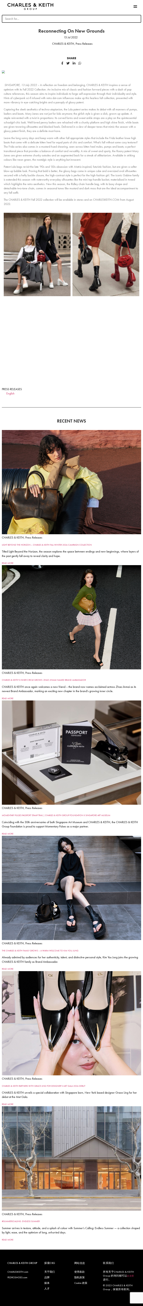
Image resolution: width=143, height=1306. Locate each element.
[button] (135, 7)
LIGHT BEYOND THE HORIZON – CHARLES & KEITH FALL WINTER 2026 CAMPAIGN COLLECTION (47, 544)
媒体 (47, 1283)
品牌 (47, 1277)
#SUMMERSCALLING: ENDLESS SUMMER (21, 1221)
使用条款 (79, 1271)
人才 (47, 1288)
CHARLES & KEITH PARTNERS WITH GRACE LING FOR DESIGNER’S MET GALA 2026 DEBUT (43, 1085)
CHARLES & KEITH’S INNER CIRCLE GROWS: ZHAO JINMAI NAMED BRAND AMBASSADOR (44, 680)
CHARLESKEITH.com (17, 1271)
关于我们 (49, 1271)
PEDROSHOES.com (17, 1277)
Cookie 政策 (80, 1283)
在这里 (130, 1275)
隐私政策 (79, 1277)
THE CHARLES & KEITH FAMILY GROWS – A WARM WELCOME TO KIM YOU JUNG (40, 950)
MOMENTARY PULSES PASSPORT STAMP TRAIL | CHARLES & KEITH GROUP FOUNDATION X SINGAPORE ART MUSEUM (56, 815)
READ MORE (7, 563)
